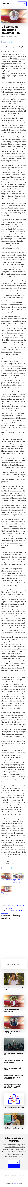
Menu (23, 3)
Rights (16, 1183)
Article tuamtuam (14, 1166)
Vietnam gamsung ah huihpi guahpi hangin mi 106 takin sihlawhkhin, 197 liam (12, 1086)
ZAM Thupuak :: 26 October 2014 (14, 1108)
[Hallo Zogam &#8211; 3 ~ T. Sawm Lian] (6, 876)
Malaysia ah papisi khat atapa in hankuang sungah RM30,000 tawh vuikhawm (13, 1077)
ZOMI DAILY (6, 3)
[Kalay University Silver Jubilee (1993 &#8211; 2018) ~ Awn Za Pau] (18, 876)
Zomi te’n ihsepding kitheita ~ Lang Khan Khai (13, 1010)
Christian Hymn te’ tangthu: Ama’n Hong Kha (12, 1032)
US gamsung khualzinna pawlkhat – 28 (5, 894)
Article (10, 37)
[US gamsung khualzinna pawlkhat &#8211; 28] (6, 889)
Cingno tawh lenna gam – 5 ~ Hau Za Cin (14, 988)
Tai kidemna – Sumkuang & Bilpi (13, 1128)
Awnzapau (14, 37)
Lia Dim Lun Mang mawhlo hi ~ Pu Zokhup (14, 1068)
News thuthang (13, 1162)
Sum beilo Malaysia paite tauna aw (13, 1054)
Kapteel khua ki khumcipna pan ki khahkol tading (13, 1061)
